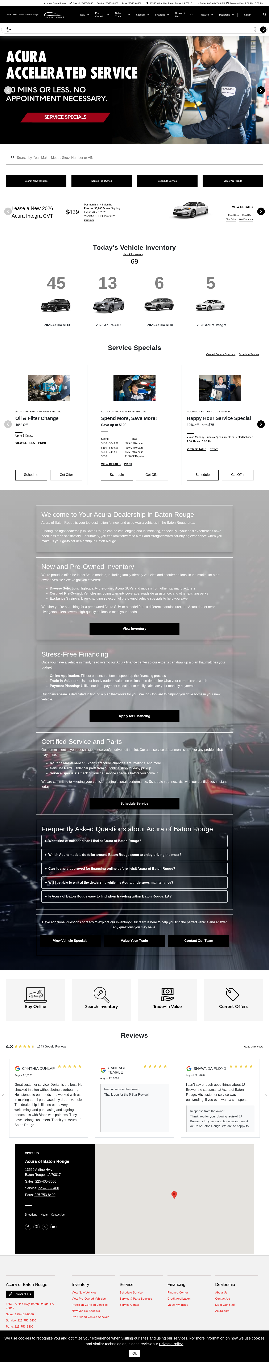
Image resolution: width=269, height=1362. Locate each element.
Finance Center (177, 1292)
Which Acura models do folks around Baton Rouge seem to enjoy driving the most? (114, 855)
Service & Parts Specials (136, 1298)
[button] (174, 1195)
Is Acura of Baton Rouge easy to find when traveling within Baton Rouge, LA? (110, 896)
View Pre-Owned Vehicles (89, 1298)
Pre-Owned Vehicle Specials (90, 1317)
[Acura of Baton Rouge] (25, 14)
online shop (119, 768)
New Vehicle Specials (86, 1310)
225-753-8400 (48, 1188)
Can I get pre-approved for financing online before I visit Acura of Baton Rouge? (111, 868)
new (116, 522)
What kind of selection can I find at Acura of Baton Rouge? (94, 841)
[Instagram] (36, 1227)
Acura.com (222, 1310)
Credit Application (179, 1298)
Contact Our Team (198, 940)
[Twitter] (45, 1227)
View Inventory (134, 628)
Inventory (80, 1284)
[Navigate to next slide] (266, 90)
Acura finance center (131, 662)
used (130, 522)
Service (126, 1284)
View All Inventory (133, 254)
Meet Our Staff (225, 1304)
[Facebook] (28, 1227)
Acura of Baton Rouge (57, 522)
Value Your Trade (134, 940)
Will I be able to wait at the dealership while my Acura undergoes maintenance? (110, 882)
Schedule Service (249, 354)
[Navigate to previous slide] (3, 90)
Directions (31, 1214)
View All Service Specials (220, 354)
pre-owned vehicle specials (142, 598)
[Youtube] (53, 1227)
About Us (221, 1292)
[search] (264, 14)
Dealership (225, 1284)
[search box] (134, 156)
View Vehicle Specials (70, 940)
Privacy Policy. (171, 1344)
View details (242, 207)
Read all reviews (253, 1046)
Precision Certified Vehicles (90, 1304)
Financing (176, 1284)
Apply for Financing (134, 716)
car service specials (114, 773)
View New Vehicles (84, 1292)
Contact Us (58, 1214)
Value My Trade (177, 1304)
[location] (147, 3)
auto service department (164, 749)
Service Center (129, 1304)
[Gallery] (134, 90)
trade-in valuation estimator (123, 681)
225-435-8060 (45, 1181)
